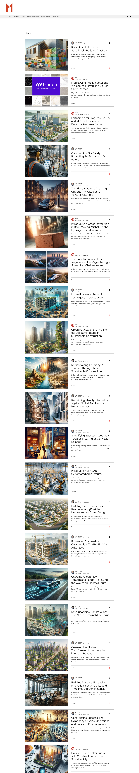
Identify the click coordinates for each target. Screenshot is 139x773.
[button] (111, 34)
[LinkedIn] (128, 17)
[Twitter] (130, 17)
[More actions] (110, 43)
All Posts (28, 33)
